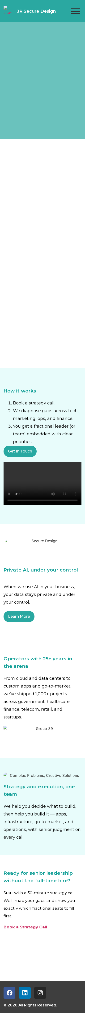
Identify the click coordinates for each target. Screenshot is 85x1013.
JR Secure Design (36, 11)
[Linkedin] (25, 993)
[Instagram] (40, 993)
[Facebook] (9, 993)
